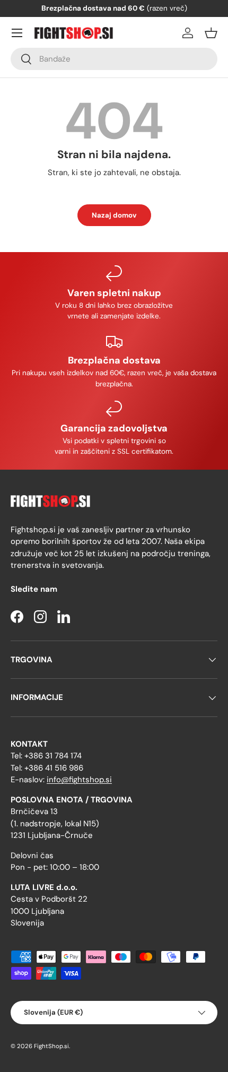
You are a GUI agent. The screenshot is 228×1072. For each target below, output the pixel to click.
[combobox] (114, 59)
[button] (211, 33)
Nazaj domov (114, 215)
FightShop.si (51, 1046)
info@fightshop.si (79, 779)
